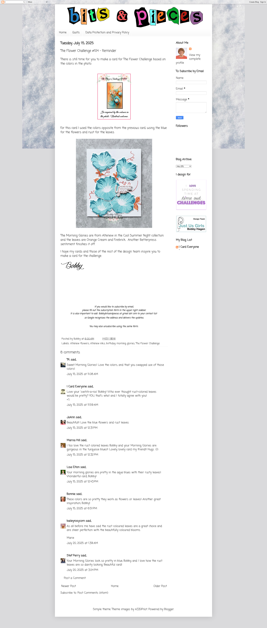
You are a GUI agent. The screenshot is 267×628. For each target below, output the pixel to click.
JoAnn (71, 417)
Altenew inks (97, 343)
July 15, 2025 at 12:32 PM (82, 455)
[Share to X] (109, 338)
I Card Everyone (77, 386)
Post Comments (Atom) (93, 593)
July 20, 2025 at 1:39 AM (82, 543)
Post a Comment (75, 578)
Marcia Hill (73, 440)
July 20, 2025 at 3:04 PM (82, 570)
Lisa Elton (73, 467)
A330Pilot (141, 609)
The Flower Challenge (137, 59)
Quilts (76, 32)
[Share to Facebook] (111, 338)
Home (62, 32)
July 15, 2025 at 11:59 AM (82, 405)
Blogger (169, 609)
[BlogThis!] (106, 338)
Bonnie (71, 494)
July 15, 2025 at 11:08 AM (82, 374)
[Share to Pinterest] (114, 338)
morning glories (126, 343)
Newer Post (68, 586)
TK (68, 360)
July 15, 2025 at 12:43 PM (82, 481)
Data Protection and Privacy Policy (107, 32)
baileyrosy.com (76, 521)
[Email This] (103, 338)
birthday (110, 343)
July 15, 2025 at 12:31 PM (82, 428)
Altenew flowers (79, 343)
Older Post (160, 586)
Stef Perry (73, 555)
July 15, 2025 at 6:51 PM (82, 508)
